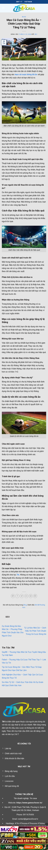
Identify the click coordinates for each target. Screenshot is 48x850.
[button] (3, 8)
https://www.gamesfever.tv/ (29, 803)
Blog (24, 17)
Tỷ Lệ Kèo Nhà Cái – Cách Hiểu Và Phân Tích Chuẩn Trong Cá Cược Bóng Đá (35, 631)
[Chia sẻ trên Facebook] (17, 596)
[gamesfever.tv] (24, 8)
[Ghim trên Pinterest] (31, 596)
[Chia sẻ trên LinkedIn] (35, 596)
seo (36, 34)
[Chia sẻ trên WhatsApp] (13, 596)
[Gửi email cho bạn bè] (26, 596)
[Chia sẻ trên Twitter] (22, 596)
